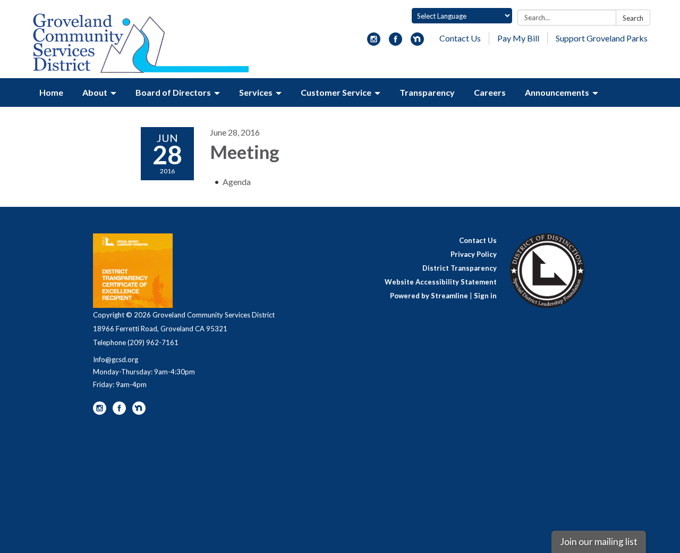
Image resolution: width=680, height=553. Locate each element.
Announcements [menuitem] (557, 92)
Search (633, 18)
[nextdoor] (417, 42)
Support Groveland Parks (602, 38)
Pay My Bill (518, 38)
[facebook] (395, 42)
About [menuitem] (94, 92)
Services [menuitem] (256, 92)
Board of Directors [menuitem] (173, 92)
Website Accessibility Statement (441, 282)
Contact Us (460, 38)
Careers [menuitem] (490, 92)
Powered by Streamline (429, 295)
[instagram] (373, 42)
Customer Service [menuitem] (336, 92)
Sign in (485, 295)
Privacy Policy (473, 254)
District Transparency (459, 268)
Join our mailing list (599, 541)
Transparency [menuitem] (427, 92)
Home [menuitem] (51, 92)
